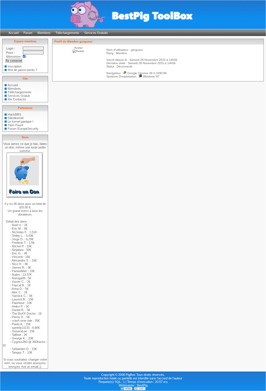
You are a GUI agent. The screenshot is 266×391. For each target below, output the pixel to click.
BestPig (142, 385)
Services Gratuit (19, 95)
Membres (43, 33)
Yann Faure (15, 125)
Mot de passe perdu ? (22, 70)
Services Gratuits (96, 33)
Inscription (15, 66)
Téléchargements (67, 33)
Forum (27, 33)
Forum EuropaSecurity (23, 128)
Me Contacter (17, 99)
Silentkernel (15, 118)
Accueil (13, 33)
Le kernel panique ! (20, 121)
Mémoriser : (14, 56)
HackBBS (14, 114)
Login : (10, 48)
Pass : (10, 52)
